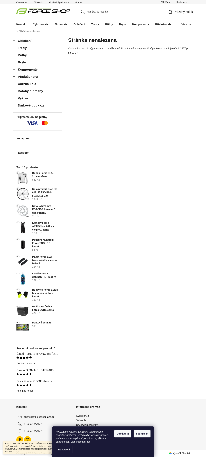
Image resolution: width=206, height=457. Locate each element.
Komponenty (28, 69)
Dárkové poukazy (31, 105)
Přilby (22, 55)
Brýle (22, 62)
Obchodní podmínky (59, 2)
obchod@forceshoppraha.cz (39, 417)
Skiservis (38, 2)
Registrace (181, 2)
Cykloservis (21, 2)
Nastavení (64, 449)
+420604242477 (33, 424)
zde (89, 441)
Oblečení (25, 40)
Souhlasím (142, 433)
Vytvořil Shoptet (181, 453)
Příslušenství (28, 76)
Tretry (22, 48)
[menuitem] (21, 24)
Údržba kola (27, 84)
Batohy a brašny (30, 91)
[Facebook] (19, 439)
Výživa (23, 98)
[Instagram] (27, 439)
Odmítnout (123, 433)
